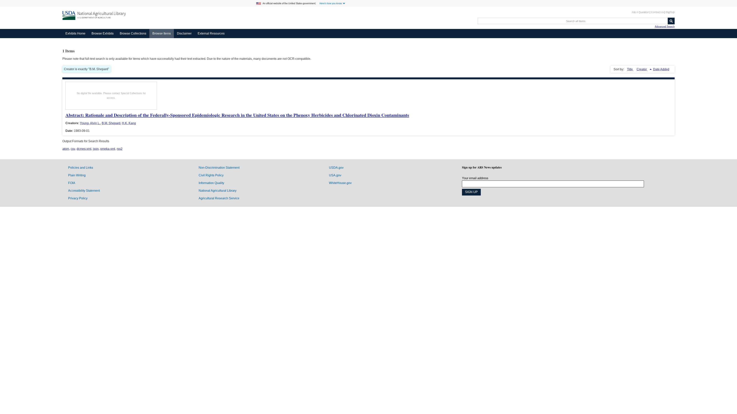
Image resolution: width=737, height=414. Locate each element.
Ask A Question (640, 12)
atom (65, 148)
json (96, 148)
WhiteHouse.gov (340, 183)
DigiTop (670, 12)
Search (671, 21)
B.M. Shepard (111, 123)
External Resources (211, 33)
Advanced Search (665, 26)
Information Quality (211, 183)
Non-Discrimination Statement (219, 167)
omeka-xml (107, 148)
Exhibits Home (75, 33)
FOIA (71, 183)
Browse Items (161, 33)
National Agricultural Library (101, 13)
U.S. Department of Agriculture (94, 17)
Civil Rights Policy (211, 175)
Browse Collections (133, 33)
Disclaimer (184, 33)
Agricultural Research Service (219, 198)
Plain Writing (77, 175)
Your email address (475, 178)
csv (73, 148)
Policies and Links (80, 167)
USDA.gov (336, 167)
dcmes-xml (84, 148)
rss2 (119, 148)
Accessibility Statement (84, 190)
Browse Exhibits (103, 33)
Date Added (661, 69)
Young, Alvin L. (90, 123)
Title (630, 69)
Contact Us (657, 12)
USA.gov (335, 175)
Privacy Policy (78, 198)
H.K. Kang (129, 123)
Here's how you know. (331, 3)
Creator (642, 69)
